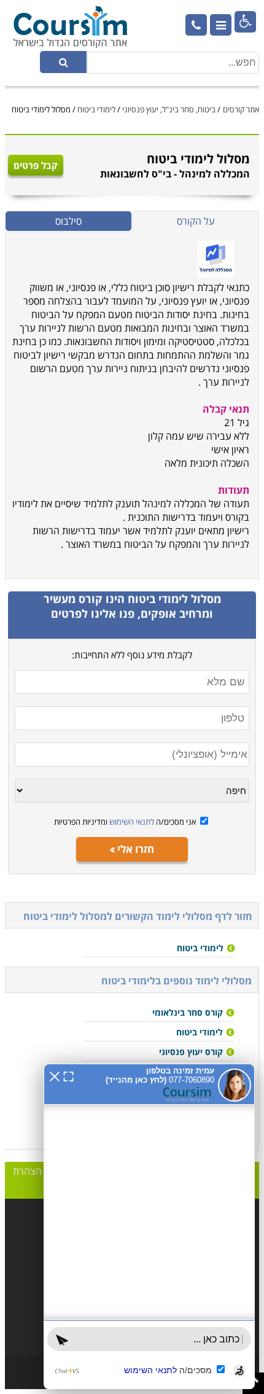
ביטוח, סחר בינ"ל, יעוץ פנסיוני (168, 109)
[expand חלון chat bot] (68, 1075)
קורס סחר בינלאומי (187, 1012)
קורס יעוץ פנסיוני (191, 1051)
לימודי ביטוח (96, 109)
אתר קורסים (241, 109)
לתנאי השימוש (130, 821)
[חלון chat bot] (149, 1226)
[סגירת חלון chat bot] (55, 1075)
